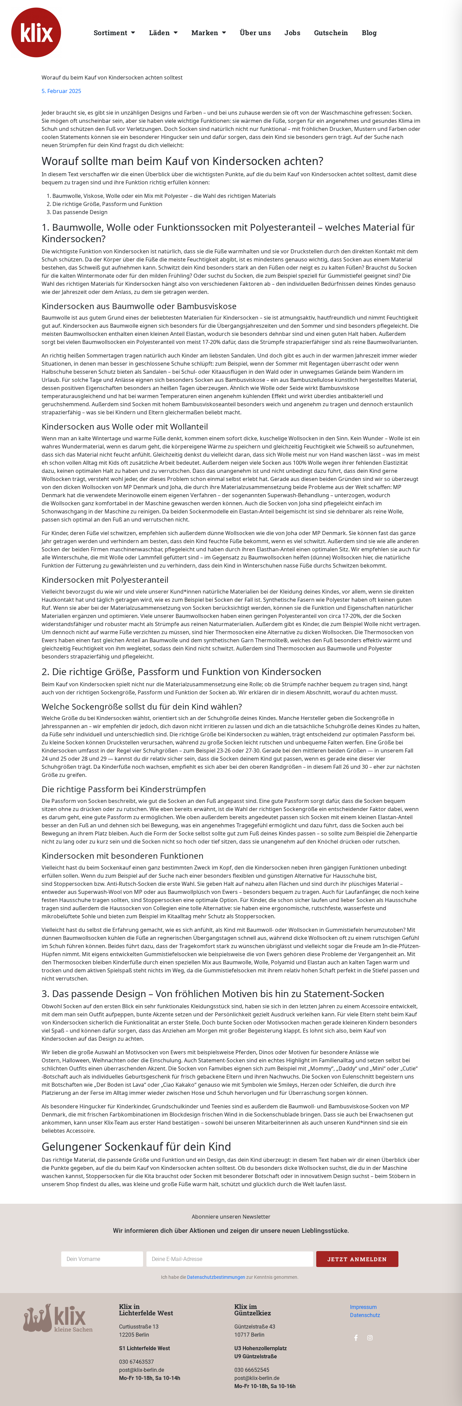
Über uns (255, 32)
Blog (369, 32)
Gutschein (331, 32)
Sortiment (111, 32)
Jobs (292, 32)
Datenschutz (365, 1315)
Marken (204, 32)
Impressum (363, 1307)
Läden (159, 32)
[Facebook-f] (424, 31)
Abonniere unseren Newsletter (231, 1216)
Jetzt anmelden (357, 1259)
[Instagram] (438, 31)
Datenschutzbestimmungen (216, 1277)
